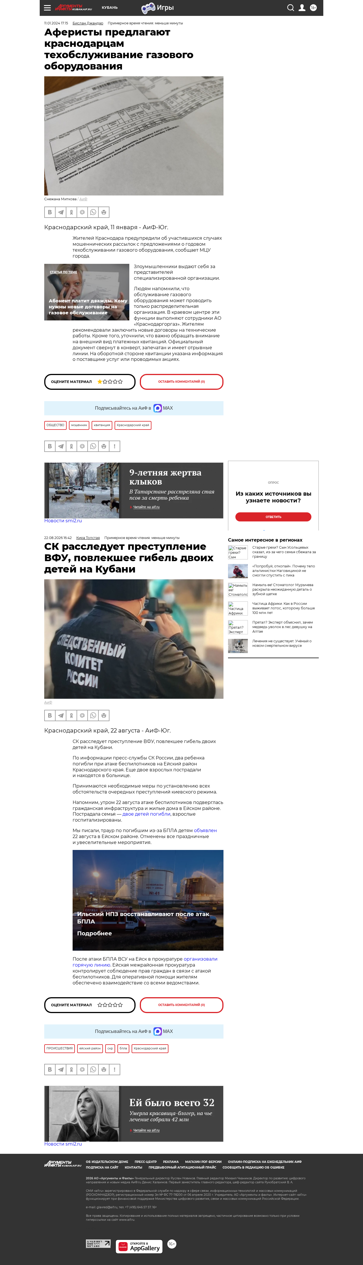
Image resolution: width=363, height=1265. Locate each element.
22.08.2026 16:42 (58, 538)
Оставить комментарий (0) (181, 382)
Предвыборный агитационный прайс (182, 1167)
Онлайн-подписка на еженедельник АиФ (265, 1162)
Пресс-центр (146, 1162)
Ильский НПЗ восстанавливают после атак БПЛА (143, 918)
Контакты (133, 1167)
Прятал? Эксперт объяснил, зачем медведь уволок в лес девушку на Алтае (282, 626)
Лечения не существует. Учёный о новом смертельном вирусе (282, 643)
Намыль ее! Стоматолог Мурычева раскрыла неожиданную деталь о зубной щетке (282, 589)
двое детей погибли (146, 814)
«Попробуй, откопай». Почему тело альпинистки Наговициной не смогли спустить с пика (283, 570)
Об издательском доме (107, 1162)
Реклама (171, 1162)
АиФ (83, 199)
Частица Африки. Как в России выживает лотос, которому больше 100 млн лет (283, 608)
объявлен (205, 830)
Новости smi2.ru (63, 520)
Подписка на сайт (102, 1167)
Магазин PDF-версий (203, 1162)
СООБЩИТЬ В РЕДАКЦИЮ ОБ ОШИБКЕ (253, 1167)
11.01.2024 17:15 (56, 23)
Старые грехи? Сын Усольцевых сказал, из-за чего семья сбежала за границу (284, 552)
